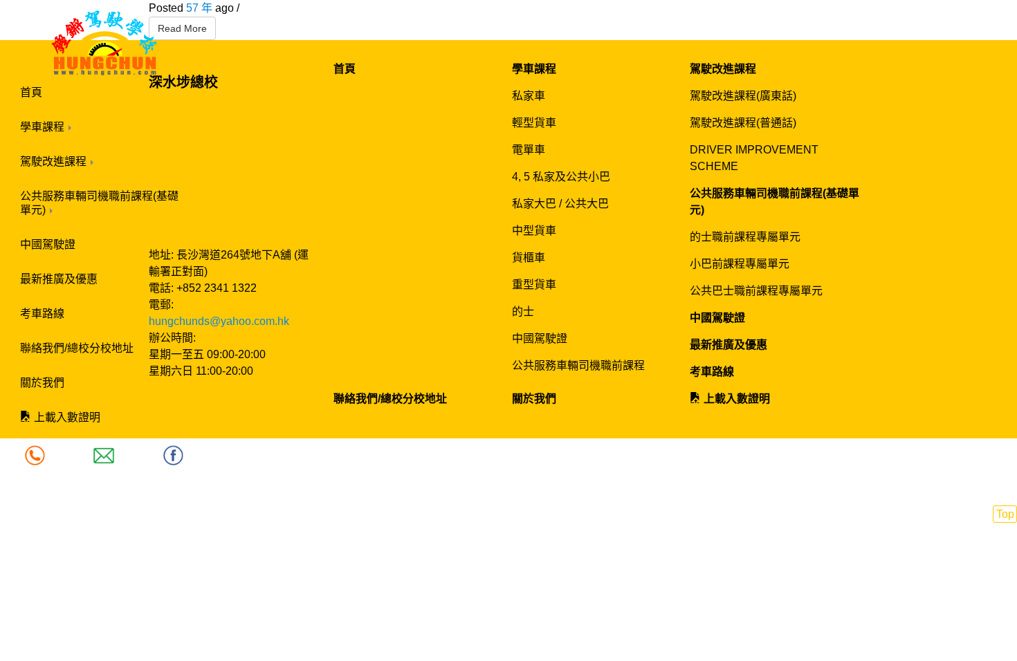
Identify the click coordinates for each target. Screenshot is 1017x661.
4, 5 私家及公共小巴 (561, 177)
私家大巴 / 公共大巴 (560, 204)
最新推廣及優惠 (59, 279)
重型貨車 (534, 284)
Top (1005, 514)
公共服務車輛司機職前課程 (578, 365)
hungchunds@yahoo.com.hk (219, 321)
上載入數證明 (65, 417)
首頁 (31, 92)
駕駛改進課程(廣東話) (743, 96)
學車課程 (43, 127)
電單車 (528, 150)
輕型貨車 (534, 123)
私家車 (528, 96)
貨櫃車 (528, 257)
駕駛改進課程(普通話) (743, 123)
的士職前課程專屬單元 (745, 237)
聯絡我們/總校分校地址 (77, 348)
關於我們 (42, 383)
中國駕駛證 (47, 244)
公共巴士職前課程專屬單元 (756, 291)
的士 (523, 311)
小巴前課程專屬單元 (739, 264)
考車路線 (42, 313)
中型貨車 (534, 230)
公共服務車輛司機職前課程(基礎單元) (99, 203)
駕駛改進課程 (54, 161)
